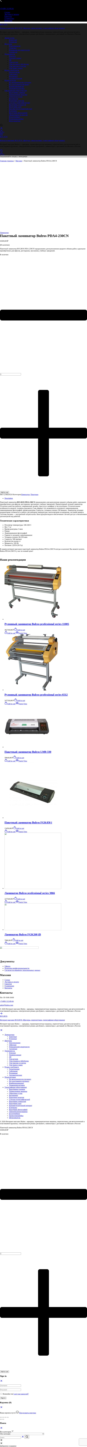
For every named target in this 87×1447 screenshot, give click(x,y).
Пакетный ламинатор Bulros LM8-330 (28, 751)
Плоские (12, 56)
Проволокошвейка (16, 119)
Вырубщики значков (17, 93)
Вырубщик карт (15, 107)
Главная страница (7, 161)
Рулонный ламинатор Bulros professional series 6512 (36, 694)
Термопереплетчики (17, 88)
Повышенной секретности (19, 50)
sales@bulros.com (6, 1005)
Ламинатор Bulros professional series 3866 (30, 893)
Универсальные (15, 58)
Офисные (12, 48)
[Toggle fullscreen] (5, 1417)
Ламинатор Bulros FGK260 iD (23, 934)
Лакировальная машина (18, 115)
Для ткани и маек (16, 68)
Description (9, 498)
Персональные (14, 46)
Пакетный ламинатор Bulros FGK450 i (28, 822)
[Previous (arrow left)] (1, 1419)
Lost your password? (21, 1394)
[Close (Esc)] (1, 1417)
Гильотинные (14, 72)
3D (10, 60)
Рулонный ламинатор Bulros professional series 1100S (37, 624)
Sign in (3, 1398)
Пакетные (13, 40)
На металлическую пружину (20, 82)
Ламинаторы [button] (9, 38)
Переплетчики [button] (10, 80)
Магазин (19, 161)
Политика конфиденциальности (17, 968)
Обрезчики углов (15, 97)
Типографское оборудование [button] (16, 90)
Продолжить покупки (27, 1413)
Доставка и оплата (12, 14)
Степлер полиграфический (19, 103)
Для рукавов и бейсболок (19, 64)
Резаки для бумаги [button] (12, 70)
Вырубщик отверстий (17, 105)
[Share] (3, 1417)
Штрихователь (14, 121)
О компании (9, 18)
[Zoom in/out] (8, 1417)
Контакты (8, 20)
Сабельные (13, 74)
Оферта (7, 966)
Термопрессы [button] (10, 54)
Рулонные (13, 42)
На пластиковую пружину (19, 84)
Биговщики (13, 99)
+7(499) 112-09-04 (7, 9)
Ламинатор (4, 233)
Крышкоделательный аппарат (20, 109)
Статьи (7, 12)
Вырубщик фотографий (18, 113)
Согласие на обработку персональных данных (22, 970)
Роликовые (13, 76)
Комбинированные (16, 86)
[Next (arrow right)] (3, 1419)
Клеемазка (13, 111)
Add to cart (4, 492)
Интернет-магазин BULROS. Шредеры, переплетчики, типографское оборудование (32, 28)
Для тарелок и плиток (17, 66)
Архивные (13, 52)
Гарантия (8, 16)
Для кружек (13, 62)
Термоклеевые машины (18, 95)
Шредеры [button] (8, 44)
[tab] (46, 498)
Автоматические (15, 78)
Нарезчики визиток (16, 101)
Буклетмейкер (14, 117)
